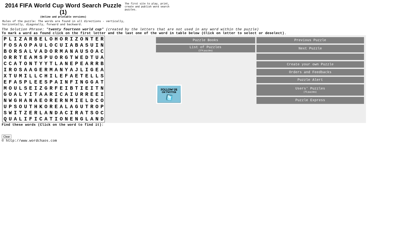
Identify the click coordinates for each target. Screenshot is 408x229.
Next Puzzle (310, 48)
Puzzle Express (310, 100)
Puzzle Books (205, 40)
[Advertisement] (206, 111)
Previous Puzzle (310, 40)
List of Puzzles (205, 47)
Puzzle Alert (310, 80)
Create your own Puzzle (310, 64)
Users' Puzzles (310, 89)
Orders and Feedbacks (310, 72)
